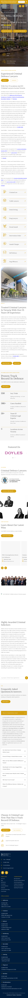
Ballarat (8, 99)
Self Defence (13, 253)
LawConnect (14, 152)
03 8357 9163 (20, 127)
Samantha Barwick (8, 559)
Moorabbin (3, 99)
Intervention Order (15, 235)
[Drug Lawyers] (25, 218)
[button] (1, 453)
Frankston (9, 97)
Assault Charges (14, 244)
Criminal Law (13, 192)
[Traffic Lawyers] (25, 201)
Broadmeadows (20, 97)
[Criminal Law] (25, 192)
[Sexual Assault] (25, 227)
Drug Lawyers (13, 218)
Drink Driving (13, 209)
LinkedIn (4, 158)
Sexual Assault (13, 227)
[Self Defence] (25, 253)
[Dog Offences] (25, 261)
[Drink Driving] (25, 209)
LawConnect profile (11, 182)
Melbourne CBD (13, 95)
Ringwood (19, 95)
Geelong (14, 97)
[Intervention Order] (25, 235)
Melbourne (5, 900)
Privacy (14, 995)
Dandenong (4, 97)
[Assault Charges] (25, 244)
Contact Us (9, 995)
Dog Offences (13, 261)
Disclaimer (19, 995)
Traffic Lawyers (14, 201)
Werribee (15, 99)
